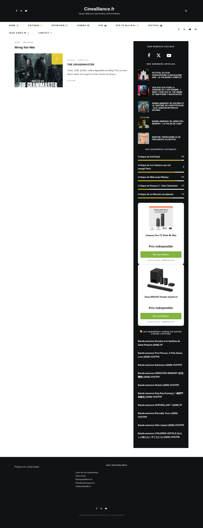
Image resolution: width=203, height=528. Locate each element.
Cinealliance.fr (99, 9)
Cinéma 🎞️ (83, 25)
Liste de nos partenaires (86, 472)
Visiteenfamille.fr (83, 486)
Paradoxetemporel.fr (85, 483)
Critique (71, 60)
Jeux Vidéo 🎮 (18, 33)
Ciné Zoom (80, 476)
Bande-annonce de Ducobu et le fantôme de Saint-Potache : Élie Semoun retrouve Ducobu (168, 106)
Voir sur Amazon (161, 254)
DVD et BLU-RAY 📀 (127, 25)
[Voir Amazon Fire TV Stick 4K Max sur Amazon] (160, 218)
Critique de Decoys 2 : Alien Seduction (158, 185)
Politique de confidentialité (27, 467)
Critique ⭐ (35, 25)
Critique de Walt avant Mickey (153, 177)
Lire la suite (71, 80)
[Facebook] (17, 11)
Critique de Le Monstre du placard (155, 194)
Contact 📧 (45, 33)
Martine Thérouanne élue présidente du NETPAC (166, 138)
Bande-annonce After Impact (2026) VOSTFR (161, 425)
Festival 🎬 (155, 25)
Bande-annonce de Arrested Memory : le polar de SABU (167, 122)
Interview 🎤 (60, 25)
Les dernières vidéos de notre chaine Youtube (162, 333)
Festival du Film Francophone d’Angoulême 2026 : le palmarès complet (167, 75)
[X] (21, 11)
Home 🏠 (14, 25)
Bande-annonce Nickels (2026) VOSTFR (158, 385)
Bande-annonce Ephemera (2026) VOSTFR (160, 365)
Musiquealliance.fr (84, 479)
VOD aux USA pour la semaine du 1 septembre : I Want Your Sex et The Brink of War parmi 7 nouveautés (167, 91)
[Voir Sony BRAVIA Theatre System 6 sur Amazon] (160, 280)
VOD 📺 (103, 25)
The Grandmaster (80, 64)
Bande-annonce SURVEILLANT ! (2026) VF (160, 405)
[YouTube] (26, 11)
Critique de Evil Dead (149, 156)
